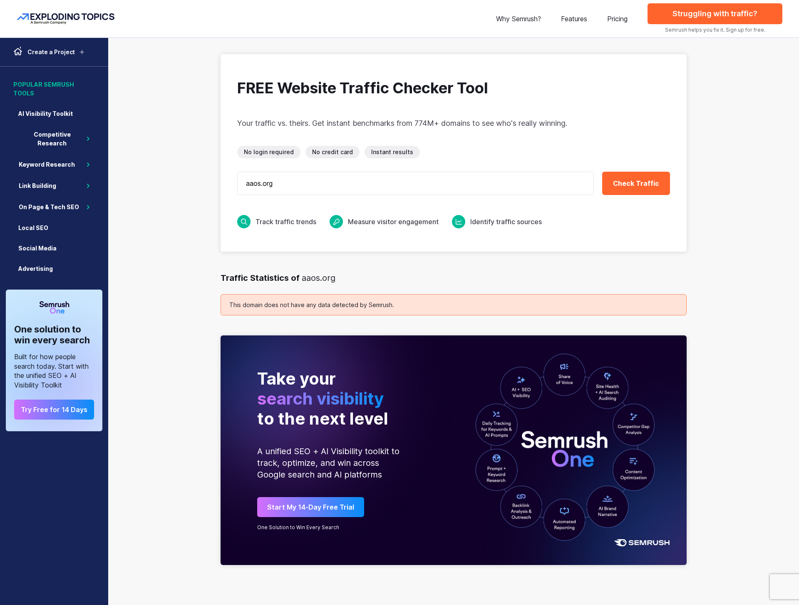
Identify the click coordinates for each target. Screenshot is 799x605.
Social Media (37, 248)
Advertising (35, 268)
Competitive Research (52, 139)
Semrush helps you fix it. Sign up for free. (715, 30)
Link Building (37, 185)
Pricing (617, 19)
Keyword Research (47, 164)
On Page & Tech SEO (49, 206)
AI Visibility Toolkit (45, 113)
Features (574, 19)
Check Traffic (636, 183)
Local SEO (33, 227)
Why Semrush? (518, 19)
